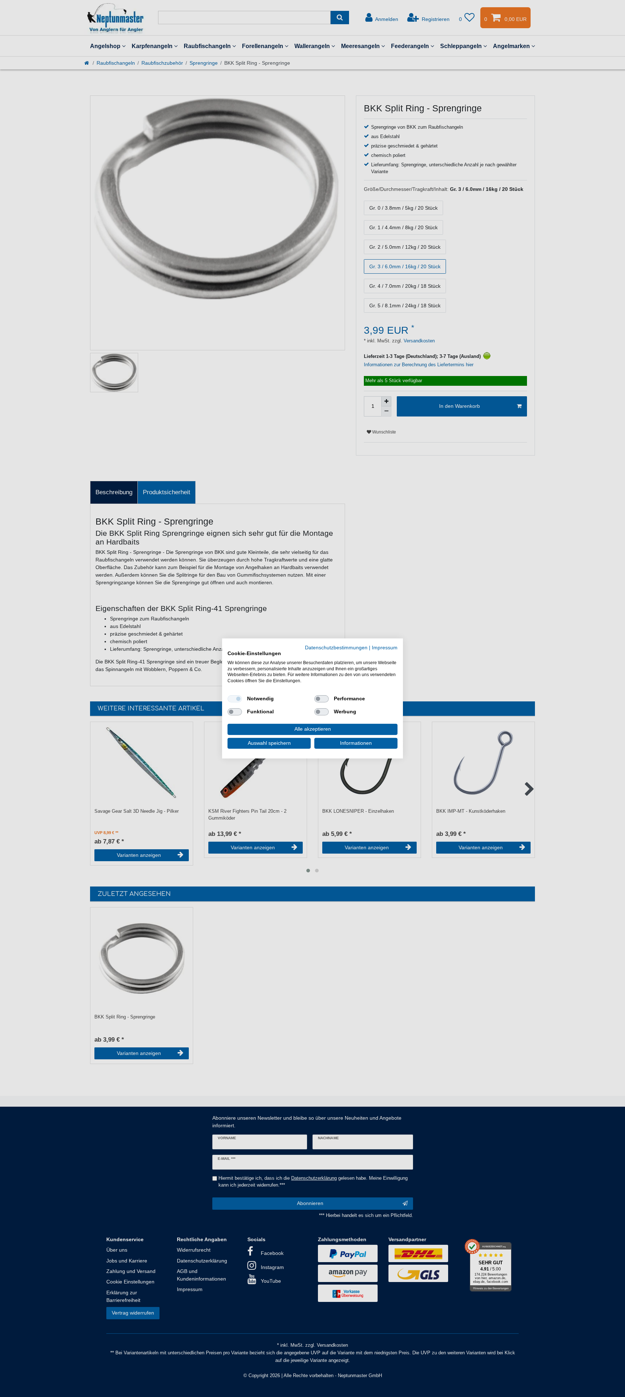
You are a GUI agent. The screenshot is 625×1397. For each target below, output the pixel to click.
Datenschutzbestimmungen (336, 647)
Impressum (384, 647)
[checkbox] (235, 698)
